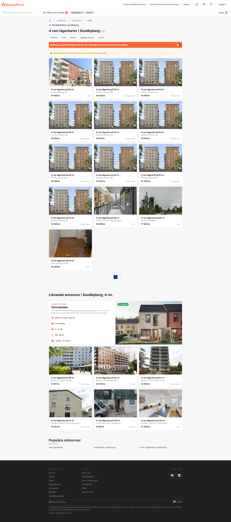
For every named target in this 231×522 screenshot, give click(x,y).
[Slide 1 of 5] (112, 84)
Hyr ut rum (86, 473)
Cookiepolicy (54, 488)
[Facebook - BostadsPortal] (172, 475)
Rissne (73, 37)
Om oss (52, 473)
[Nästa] (121, 277)
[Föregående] (110, 277)
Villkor (84, 488)
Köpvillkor (52, 492)
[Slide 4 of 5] (117, 84)
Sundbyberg (77, 20)
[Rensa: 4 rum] (92, 12)
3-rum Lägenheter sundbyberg (153, 447)
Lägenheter (61, 20)
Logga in (222, 4)
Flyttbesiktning (88, 477)
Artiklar (51, 477)
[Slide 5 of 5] (118, 84)
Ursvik (101, 37)
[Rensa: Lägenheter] (82, 12)
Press (51, 480)
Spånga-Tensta (87, 37)
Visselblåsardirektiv (56, 496)
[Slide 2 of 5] (114, 84)
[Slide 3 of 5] (115, 84)
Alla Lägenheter (56, 447)
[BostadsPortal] (13, 4)
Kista (64, 37)
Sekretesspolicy (55, 484)
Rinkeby (54, 37)
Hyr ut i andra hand (89, 480)
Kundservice (87, 484)
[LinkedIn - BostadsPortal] (179, 475)
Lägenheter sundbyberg (105, 447)
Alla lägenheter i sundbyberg (65, 25)
